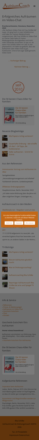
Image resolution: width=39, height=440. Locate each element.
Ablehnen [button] (9, 223)
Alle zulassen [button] (30, 223)
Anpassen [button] (19, 223)
